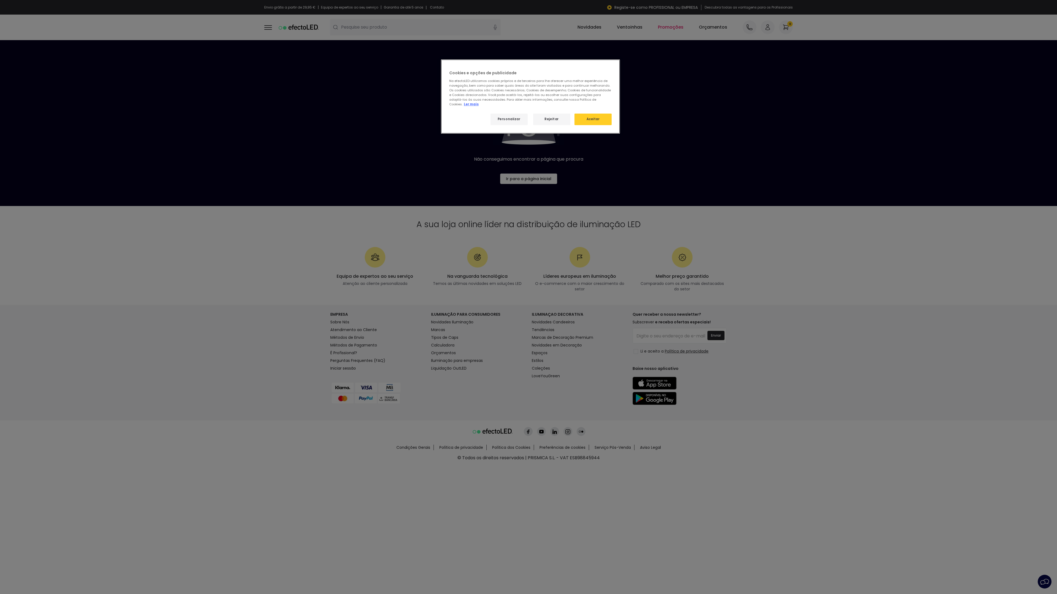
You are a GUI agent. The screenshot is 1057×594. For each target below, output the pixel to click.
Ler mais (471, 104)
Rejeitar (551, 119)
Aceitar (593, 119)
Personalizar (509, 119)
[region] (530, 96)
